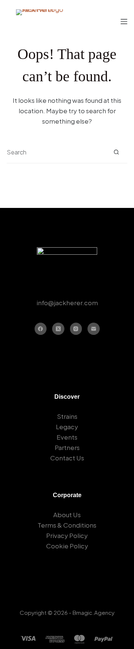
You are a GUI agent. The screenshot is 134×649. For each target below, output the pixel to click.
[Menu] (124, 21)
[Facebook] (41, 329)
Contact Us (67, 458)
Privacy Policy (67, 535)
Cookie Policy (67, 546)
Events (67, 437)
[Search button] (116, 152)
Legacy (67, 427)
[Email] (93, 329)
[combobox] (56, 152)
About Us (67, 515)
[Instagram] (76, 329)
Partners (67, 447)
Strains (67, 416)
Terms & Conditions (67, 525)
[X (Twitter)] (58, 329)
